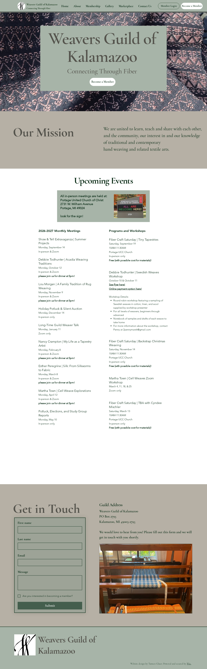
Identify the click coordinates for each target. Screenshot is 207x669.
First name (24, 523)
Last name (24, 539)
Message (23, 572)
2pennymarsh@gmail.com (137, 329)
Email (21, 556)
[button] (125, 288)
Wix (189, 663)
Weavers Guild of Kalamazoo (42, 4)
